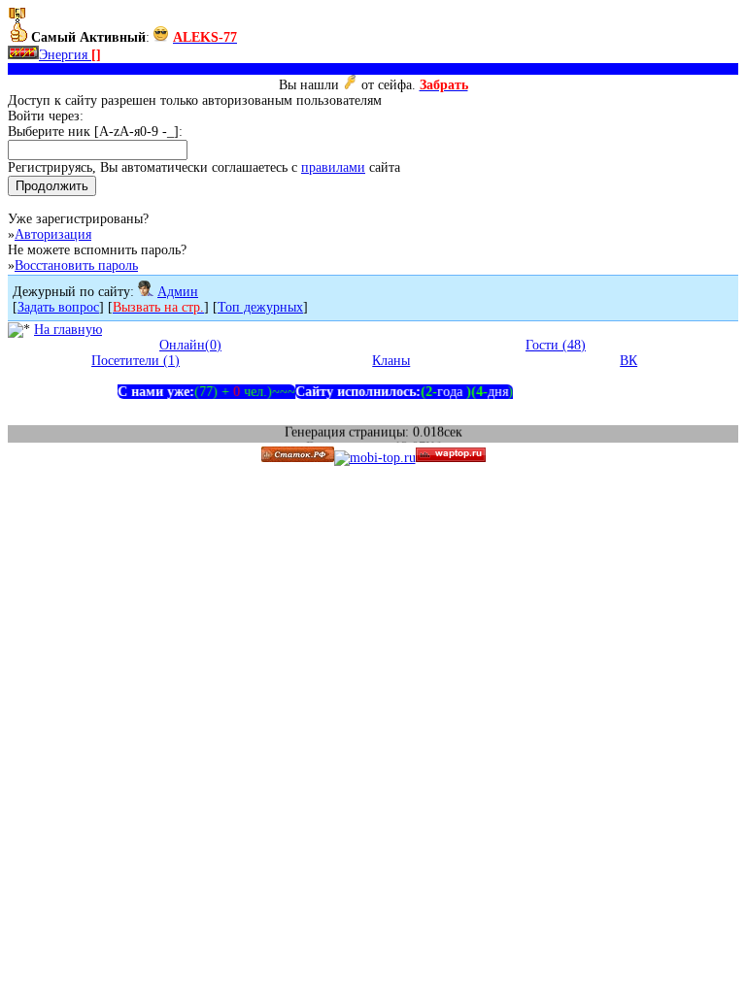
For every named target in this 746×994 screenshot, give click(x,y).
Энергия (70, 55)
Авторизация (53, 234)
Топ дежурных (260, 307)
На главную (68, 329)
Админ (177, 291)
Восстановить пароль (76, 265)
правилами (333, 167)
